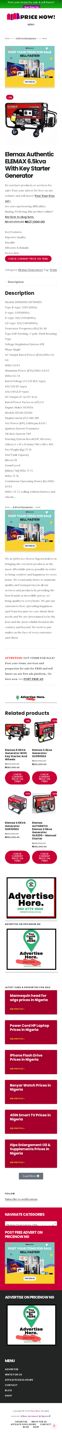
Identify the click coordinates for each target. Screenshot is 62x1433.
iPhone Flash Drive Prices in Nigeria (26, 1057)
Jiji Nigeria (43, 1416)
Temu (53, 269)
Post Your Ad (31, 7)
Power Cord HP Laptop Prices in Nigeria (29, 1027)
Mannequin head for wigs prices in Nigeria (29, 997)
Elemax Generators (30, 269)
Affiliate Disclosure (19, 1379)
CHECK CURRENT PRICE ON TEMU (28, 258)
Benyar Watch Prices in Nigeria (30, 1087)
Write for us (13, 1374)
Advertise (11, 1369)
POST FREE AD (33, 679)
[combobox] (31, 1223)
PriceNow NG (31, 15)
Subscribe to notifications (21, 1199)
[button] (31, 1176)
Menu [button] (31, 24)
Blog (8, 1390)
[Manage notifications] (54, 1425)
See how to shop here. (19, 216)
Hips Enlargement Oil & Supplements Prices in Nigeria (30, 1148)
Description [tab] (16, 281)
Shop (8, 1395)
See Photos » (17, 1009)
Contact (11, 1385)
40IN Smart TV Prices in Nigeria (30, 1117)
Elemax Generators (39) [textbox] (30, 1225)
